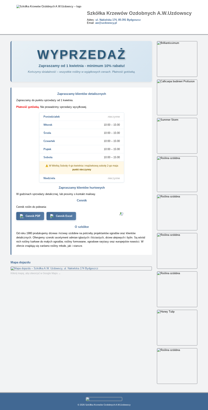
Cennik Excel (64, 215)
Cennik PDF (33, 215)
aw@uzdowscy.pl (106, 22)
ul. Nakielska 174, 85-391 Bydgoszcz (118, 19)
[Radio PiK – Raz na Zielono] (104, 398)
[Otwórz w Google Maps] (81, 268)
